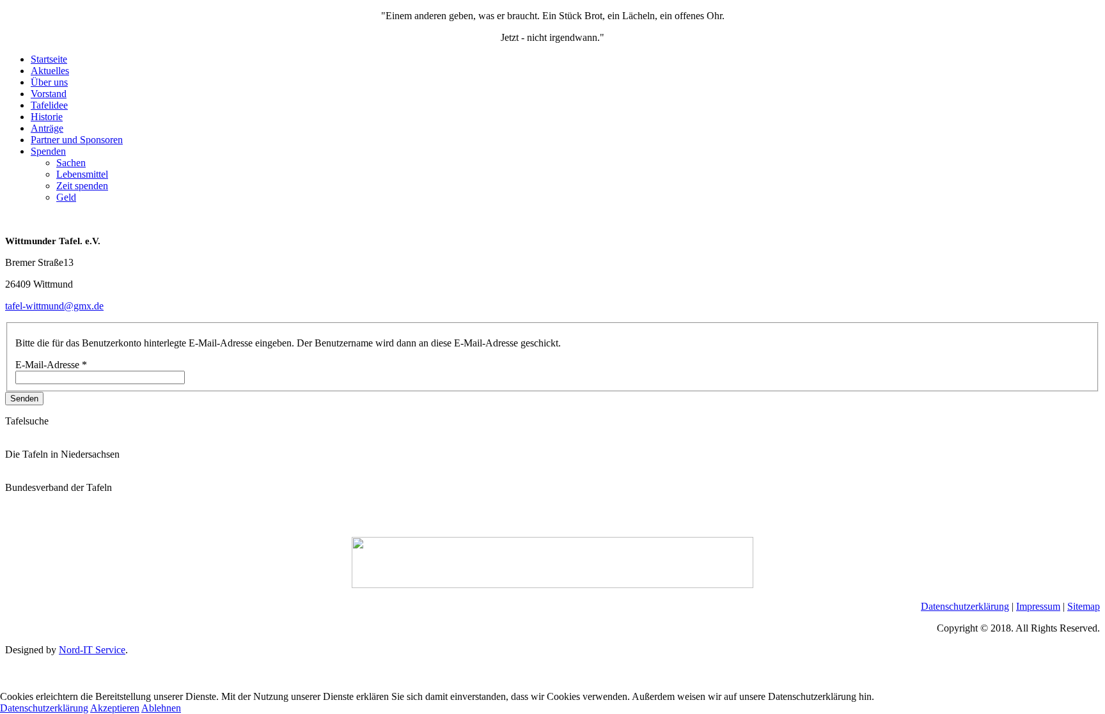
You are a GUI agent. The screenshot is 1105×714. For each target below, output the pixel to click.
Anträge (47, 128)
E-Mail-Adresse (51, 364)
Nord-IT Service (92, 649)
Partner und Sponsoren (77, 139)
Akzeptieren (114, 707)
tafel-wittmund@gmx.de (54, 305)
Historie (47, 116)
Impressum (1038, 606)
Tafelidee (49, 105)
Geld (66, 197)
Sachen (71, 162)
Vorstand (49, 93)
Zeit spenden (82, 185)
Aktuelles (50, 70)
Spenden (48, 151)
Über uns (49, 82)
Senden (24, 398)
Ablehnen (161, 707)
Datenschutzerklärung (965, 606)
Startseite (49, 59)
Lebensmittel (82, 174)
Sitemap (1083, 606)
